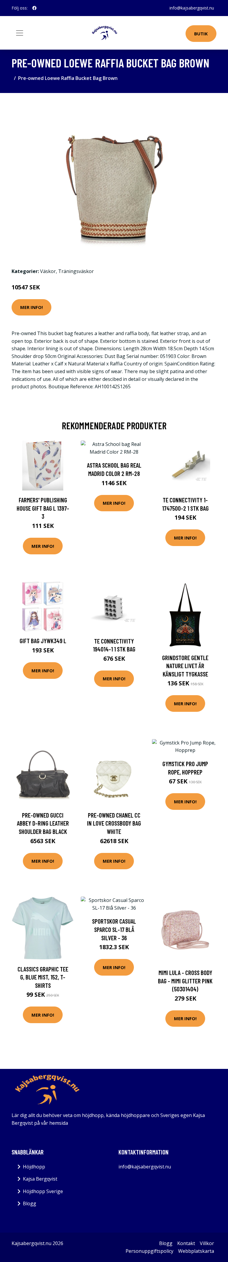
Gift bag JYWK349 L (43, 640)
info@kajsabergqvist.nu (192, 8)
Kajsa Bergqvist (40, 1179)
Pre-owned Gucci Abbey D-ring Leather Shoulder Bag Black (43, 823)
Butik (201, 34)
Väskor (48, 271)
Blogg (29, 1203)
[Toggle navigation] (20, 33)
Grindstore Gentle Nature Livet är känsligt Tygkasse (185, 666)
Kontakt (186, 1243)
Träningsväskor (76, 271)
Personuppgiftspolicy (149, 1251)
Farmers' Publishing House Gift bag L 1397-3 (43, 508)
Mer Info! (31, 307)
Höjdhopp (34, 1166)
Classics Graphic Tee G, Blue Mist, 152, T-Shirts (43, 977)
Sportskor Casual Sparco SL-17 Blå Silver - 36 (114, 929)
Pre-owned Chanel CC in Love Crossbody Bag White (114, 823)
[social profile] (34, 8)
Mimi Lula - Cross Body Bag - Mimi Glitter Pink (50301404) (185, 981)
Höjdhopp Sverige (43, 1191)
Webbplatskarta (196, 1251)
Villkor (207, 1243)
